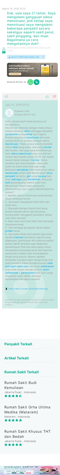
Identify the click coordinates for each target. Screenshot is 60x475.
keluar (29, 134)
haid (15, 147)
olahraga (16, 179)
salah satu (23, 266)
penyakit (10, 176)
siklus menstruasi (21, 153)
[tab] (30, 201)
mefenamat (47, 266)
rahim (27, 131)
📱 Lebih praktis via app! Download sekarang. (26, 288)
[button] (30, 96)
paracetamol (28, 272)
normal (47, 147)
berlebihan (34, 179)
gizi (29, 176)
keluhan (19, 237)
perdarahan (11, 134)
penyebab (22, 169)
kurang (42, 176)
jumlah (9, 230)
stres (49, 172)
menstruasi (32, 137)
